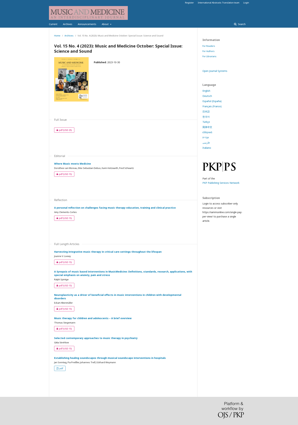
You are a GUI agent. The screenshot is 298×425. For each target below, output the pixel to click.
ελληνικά (207, 132)
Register (189, 2)
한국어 (206, 116)
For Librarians (209, 56)
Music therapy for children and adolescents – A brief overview (93, 318)
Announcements (87, 24)
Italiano (206, 147)
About (105, 24)
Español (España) (212, 101)
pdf (63, 130)
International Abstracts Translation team (218, 2)
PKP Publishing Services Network (220, 182)
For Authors (208, 51)
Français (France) (212, 106)
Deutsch (207, 96)
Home (57, 35)
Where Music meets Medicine (72, 163)
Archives (67, 24)
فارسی (206, 142)
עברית (205, 137)
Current (53, 24)
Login (246, 2)
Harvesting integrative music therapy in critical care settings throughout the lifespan (108, 251)
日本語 (206, 111)
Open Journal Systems (214, 71)
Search (241, 24)
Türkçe (206, 121)
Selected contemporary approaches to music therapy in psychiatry (96, 338)
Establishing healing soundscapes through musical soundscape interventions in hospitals (110, 358)
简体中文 (207, 127)
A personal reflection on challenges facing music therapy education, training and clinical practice (115, 207)
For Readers (208, 45)
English (206, 90)
